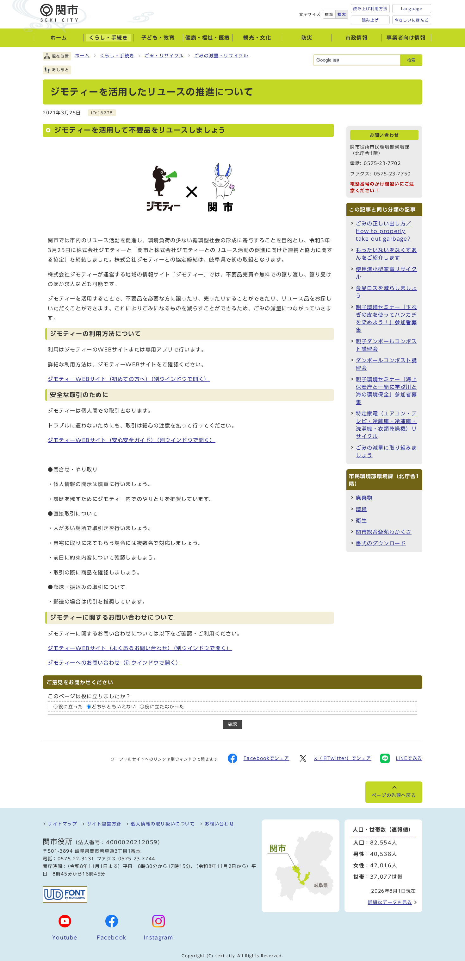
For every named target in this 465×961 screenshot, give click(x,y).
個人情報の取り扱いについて (163, 824)
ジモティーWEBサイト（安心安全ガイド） (131, 440)
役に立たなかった (164, 707)
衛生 (361, 520)
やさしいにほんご (411, 20)
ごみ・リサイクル (164, 56)
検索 (411, 60)
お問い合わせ (219, 824)
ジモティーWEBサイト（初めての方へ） (129, 379)
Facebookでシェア (266, 758)
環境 (361, 509)
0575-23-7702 (382, 163)
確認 (232, 724)
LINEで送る (409, 758)
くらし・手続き (117, 56)
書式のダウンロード (381, 543)
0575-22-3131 (76, 859)
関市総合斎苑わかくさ (384, 531)
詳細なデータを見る (390, 902)
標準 (329, 14)
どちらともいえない (114, 707)
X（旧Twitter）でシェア (342, 758)
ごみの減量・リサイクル (221, 56)
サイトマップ (63, 824)
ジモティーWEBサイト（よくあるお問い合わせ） (140, 648)
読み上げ (370, 20)
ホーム (82, 56)
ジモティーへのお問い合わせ (114, 662)
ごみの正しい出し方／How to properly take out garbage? (384, 231)
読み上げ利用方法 (370, 8)
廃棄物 (364, 497)
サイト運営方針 (104, 824)
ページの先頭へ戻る (394, 795)
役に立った (71, 707)
